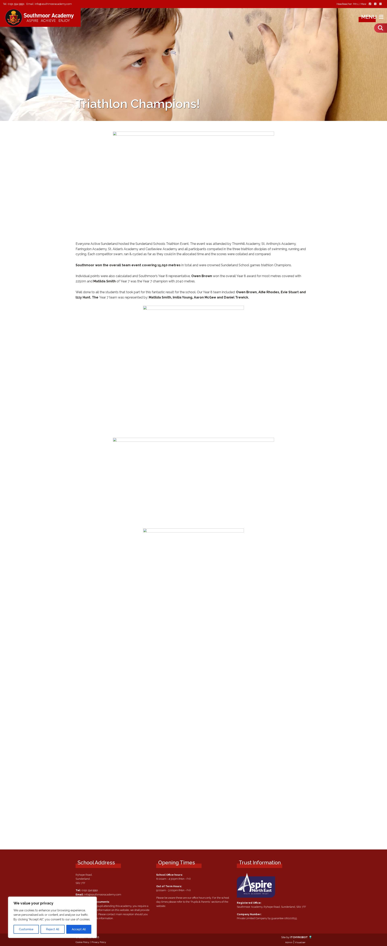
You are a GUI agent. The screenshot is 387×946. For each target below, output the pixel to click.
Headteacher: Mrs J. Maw (351, 4)
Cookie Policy (82, 942)
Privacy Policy (99, 942)
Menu (369, 17)
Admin (288, 942)
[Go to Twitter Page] (375, 4)
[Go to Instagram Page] (380, 4)
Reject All (52, 929)
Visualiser (300, 942)
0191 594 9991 (16, 3)
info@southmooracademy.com (53, 3)
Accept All (79, 929)
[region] (52, 917)
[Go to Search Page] (380, 28)
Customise (26, 929)
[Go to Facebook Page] (369, 4)
